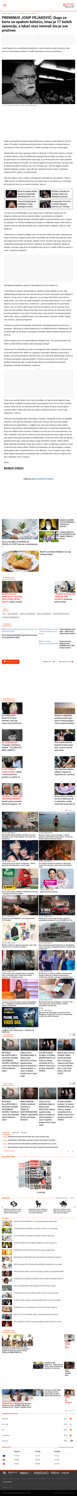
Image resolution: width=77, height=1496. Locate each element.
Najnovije (6, 1132)
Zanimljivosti (42, 1478)
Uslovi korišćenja (7, 1482)
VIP (4, 614)
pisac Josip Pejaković (44, 614)
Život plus (17, 1478)
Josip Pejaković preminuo (61, 614)
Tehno (48, 1478)
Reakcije (24, 1132)
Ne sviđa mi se (65, 662)
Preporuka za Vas (8, 577)
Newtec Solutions (63, 1493)
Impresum (5, 1487)
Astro (72, 1198)
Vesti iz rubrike (8, 1084)
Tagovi (5, 609)
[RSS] (74, 1218)
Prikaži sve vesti (9, 1151)
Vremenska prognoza (10, 1413)
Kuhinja (24, 1478)
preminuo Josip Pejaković (11, 617)
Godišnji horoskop (61, 1198)
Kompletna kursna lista (66, 1447)
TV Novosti (59, 1478)
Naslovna (5, 1478)
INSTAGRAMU (39, 479)
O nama (65, 1478)
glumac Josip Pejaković (27, 614)
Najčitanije (15, 1132)
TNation (72, 1493)
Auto (53, 1478)
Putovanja (30, 1478)
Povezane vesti (8, 1035)
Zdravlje (11, 1478)
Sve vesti (5, 1218)
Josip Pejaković (12, 614)
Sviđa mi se (48, 662)
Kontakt (11, 1487)
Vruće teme (7, 624)
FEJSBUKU (49, 479)
